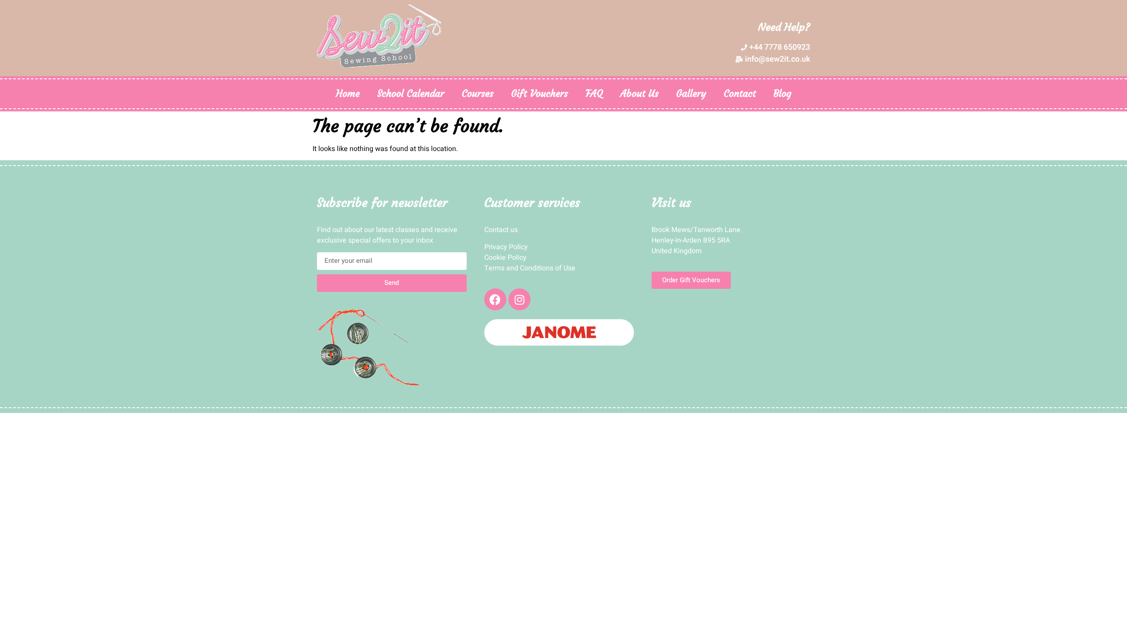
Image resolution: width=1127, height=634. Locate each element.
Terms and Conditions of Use (529, 268)
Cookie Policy (505, 257)
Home (348, 94)
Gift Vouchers (539, 94)
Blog (782, 94)
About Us (639, 94)
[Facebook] (495, 299)
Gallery (691, 94)
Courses (478, 94)
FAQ (594, 94)
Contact (740, 94)
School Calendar (410, 94)
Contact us (501, 230)
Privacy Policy (506, 247)
